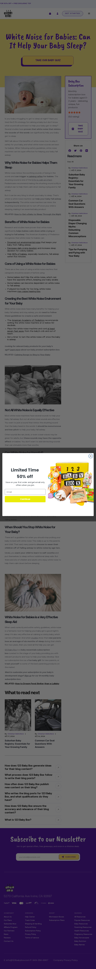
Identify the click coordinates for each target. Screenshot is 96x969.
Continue (25, 499)
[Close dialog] (91, 456)
